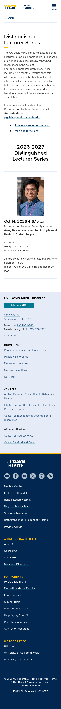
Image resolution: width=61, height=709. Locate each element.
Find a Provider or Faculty (19, 588)
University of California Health (22, 653)
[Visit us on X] (31, 476)
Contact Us (10, 335)
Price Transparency (15, 622)
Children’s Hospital (15, 493)
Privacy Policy (33, 682)
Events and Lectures (16, 363)
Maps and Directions (16, 564)
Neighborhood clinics (17, 506)
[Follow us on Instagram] (40, 476)
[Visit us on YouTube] (7, 476)
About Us (9, 544)
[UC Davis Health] (16, 463)
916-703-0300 (37, 329)
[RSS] (49, 476)
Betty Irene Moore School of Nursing (26, 520)
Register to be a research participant (25, 350)
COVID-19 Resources (16, 629)
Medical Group (13, 527)
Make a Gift (19, 305)
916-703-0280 (25, 325)
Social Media (11, 557)
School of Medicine (15, 513)
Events (10, 17)
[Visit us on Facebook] (14, 476)
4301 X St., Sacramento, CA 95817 (30, 691)
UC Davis (9, 646)
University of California (18, 659)
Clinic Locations (13, 595)
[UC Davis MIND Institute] (19, 7)
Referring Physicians (16, 608)
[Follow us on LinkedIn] (23, 476)
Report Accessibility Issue (35, 683)
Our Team (9, 377)
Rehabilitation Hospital (18, 500)
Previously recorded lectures (32, 125)
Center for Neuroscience (18, 436)
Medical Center (13, 486)
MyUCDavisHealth (15, 582)
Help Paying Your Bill (16, 615)
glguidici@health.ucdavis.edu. (22, 117)
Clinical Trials (12, 602)
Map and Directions (26, 131)
